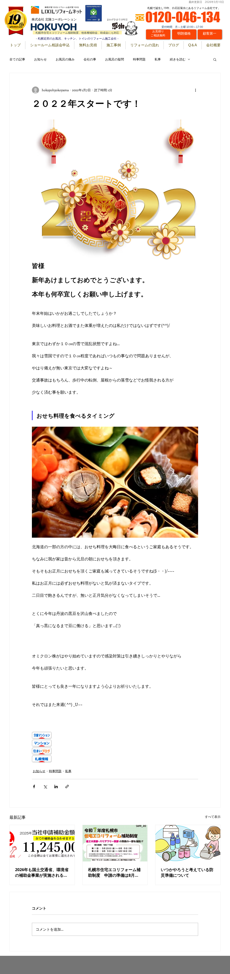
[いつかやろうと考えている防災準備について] (187, 843)
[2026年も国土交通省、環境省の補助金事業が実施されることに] (42, 843)
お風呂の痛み (65, 59)
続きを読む (178, 59)
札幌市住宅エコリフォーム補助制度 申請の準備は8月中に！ (114, 872)
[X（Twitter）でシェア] (45, 786)
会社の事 (90, 59)
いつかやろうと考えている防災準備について (187, 872)
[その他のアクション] (195, 90)
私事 (158, 59)
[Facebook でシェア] (34, 786)
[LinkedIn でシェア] (56, 786)
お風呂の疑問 (114, 59)
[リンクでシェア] (67, 786)
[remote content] (71, 747)
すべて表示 (213, 816)
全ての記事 (17, 59)
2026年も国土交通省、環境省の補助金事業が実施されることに (42, 872)
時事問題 (139, 59)
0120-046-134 (182, 17)
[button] (215, 59)
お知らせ (40, 59)
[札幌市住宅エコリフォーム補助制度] (115, 843)
